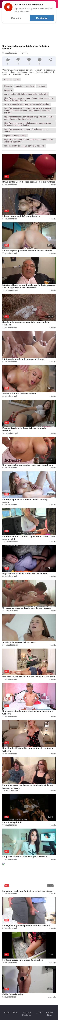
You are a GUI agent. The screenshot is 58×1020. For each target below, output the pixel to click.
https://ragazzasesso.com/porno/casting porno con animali (26, 130)
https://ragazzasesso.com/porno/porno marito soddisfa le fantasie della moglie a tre (28, 99)
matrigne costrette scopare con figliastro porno (24, 146)
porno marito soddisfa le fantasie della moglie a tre (26, 94)
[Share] (50, 59)
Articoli (7, 1012)
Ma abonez (41, 18)
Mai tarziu (16, 18)
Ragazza (8, 86)
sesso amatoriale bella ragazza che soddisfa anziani (26, 104)
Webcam (8, 90)
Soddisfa (30, 86)
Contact (39, 1012)
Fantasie (41, 86)
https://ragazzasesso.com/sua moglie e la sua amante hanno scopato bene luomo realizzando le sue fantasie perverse (27, 110)
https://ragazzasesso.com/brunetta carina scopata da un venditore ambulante (28, 140)
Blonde (7, 79)
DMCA (15, 1012)
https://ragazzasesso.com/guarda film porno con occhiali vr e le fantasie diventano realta (28, 118)
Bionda (19, 86)
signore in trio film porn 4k (15, 135)
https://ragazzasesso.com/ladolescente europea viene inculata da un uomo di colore (27, 124)
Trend (16, 79)
